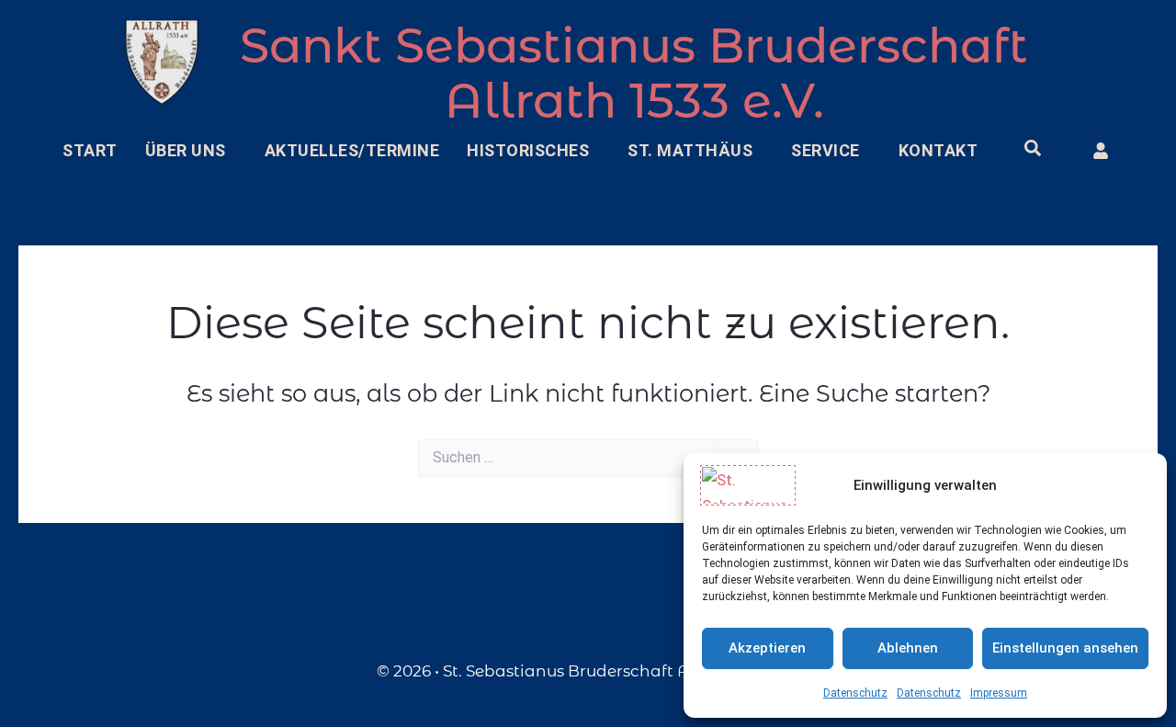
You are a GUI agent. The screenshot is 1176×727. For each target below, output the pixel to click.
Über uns (185, 150)
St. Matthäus (690, 150)
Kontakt (938, 150)
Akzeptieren (767, 648)
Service (825, 150)
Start (90, 150)
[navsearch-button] (1032, 150)
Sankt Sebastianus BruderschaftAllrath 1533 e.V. (634, 73)
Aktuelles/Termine (352, 150)
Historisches (528, 150)
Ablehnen (907, 648)
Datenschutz (855, 693)
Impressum (998, 693)
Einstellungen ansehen (1065, 648)
